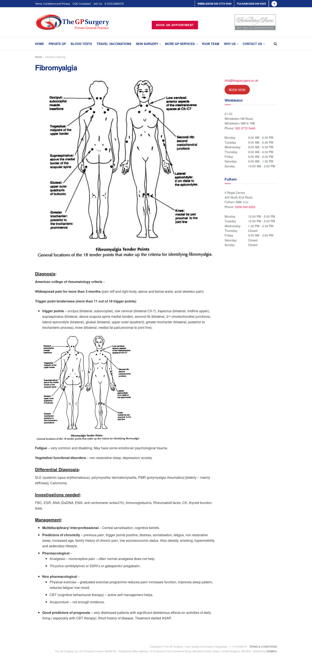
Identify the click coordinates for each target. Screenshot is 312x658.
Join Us (97, 3)
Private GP (57, 44)
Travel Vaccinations (114, 44)
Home (39, 44)
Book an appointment (175, 25)
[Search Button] (275, 43)
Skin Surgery (147, 44)
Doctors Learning (55, 57)
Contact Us (252, 44)
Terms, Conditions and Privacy (52, 3)
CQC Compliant (82, 3)
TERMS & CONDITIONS (263, 646)
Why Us (230, 44)
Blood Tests (81, 44)
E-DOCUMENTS (114, 3)
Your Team (210, 44)
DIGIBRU (271, 651)
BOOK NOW (237, 90)
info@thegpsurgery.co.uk (241, 80)
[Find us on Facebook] (274, 3)
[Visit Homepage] (72, 22)
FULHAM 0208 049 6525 (251, 4)
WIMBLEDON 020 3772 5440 (214, 4)
